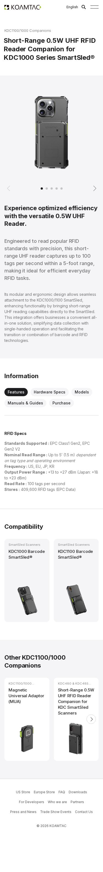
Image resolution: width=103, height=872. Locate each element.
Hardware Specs (49, 392)
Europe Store (44, 792)
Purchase (61, 403)
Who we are (57, 802)
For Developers (31, 802)
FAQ (62, 792)
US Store (23, 792)
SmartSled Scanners (24, 545)
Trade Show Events (55, 812)
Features (16, 392)
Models (82, 392)
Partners (77, 802)
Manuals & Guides (25, 403)
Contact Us (84, 812)
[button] (8, 188)
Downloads (78, 792)
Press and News (23, 812)
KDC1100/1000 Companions (27, 30)
